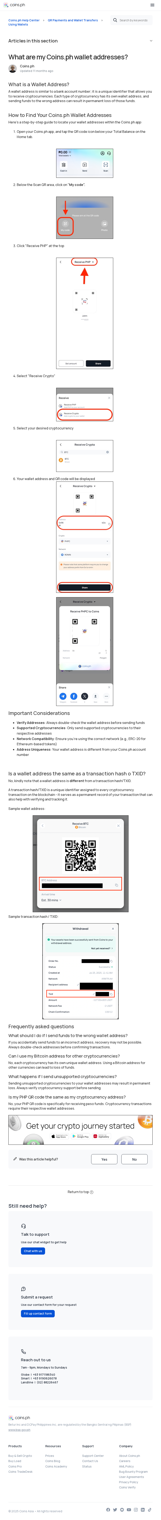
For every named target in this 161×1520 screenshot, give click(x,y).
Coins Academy (56, 1466)
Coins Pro (15, 1466)
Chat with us (33, 1251)
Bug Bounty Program (133, 1472)
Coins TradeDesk (20, 1472)
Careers (124, 1461)
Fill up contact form (38, 1313)
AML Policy (126, 1466)
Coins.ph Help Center (24, 20)
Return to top (78, 1192)
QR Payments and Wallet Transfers (73, 20)
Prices (49, 1456)
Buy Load (14, 1461)
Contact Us (90, 1461)
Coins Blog (52, 1461)
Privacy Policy (128, 1482)
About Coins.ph (129, 1456)
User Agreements (131, 1477)
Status (87, 1466)
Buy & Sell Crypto (20, 1456)
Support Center (93, 1456)
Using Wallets (18, 24)
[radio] (104, 1159)
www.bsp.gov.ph (19, 1430)
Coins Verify (127, 1487)
